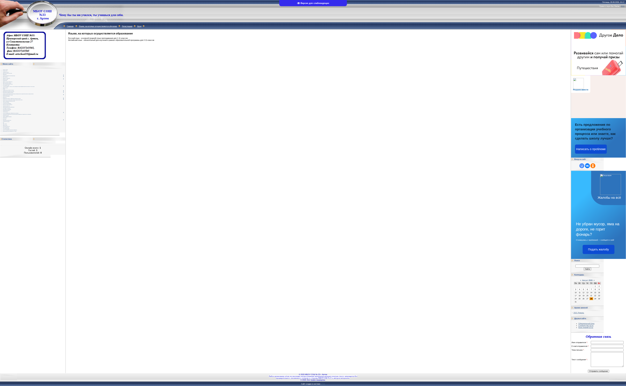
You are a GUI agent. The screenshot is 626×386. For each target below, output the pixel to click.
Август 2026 (587, 280)
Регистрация (127, 26)
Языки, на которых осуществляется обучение (98, 26)
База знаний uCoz (585, 327)
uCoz (323, 384)
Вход (139, 26)
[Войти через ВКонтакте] (587, 165)
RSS (622, 6)
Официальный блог (586, 323)
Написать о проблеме (591, 149)
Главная (70, 26)
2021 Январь (579, 313)
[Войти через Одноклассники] (592, 165)
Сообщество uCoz (586, 325)
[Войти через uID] (581, 165)
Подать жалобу (598, 249)
